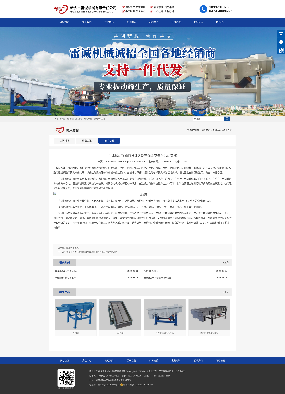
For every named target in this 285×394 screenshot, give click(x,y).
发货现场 (198, 22)
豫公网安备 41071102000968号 (138, 384)
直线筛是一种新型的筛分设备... (185, 277)
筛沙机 (120, 333)
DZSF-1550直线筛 (209, 333)
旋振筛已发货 (72, 247)
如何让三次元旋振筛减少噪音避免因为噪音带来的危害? (91, 252)
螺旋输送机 (99, 118)
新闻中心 (153, 22)
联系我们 (220, 22)
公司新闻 (64, 140)
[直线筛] (75, 329)
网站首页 (64, 22)
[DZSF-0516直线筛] (165, 329)
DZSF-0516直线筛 (165, 333)
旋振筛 (70, 118)
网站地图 (220, 360)
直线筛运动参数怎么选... (96, 271)
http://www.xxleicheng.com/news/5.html (125, 161)
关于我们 (87, 22)
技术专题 (227, 130)
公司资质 (176, 22)
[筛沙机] (120, 329)
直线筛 (78, 118)
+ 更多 (226, 262)
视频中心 (131, 22)
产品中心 (109, 22)
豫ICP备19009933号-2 (108, 384)
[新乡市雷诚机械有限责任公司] (114, 15)
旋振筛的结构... (185, 271)
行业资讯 (87, 140)
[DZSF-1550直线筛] (209, 329)
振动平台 (87, 118)
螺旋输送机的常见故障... (96, 277)
